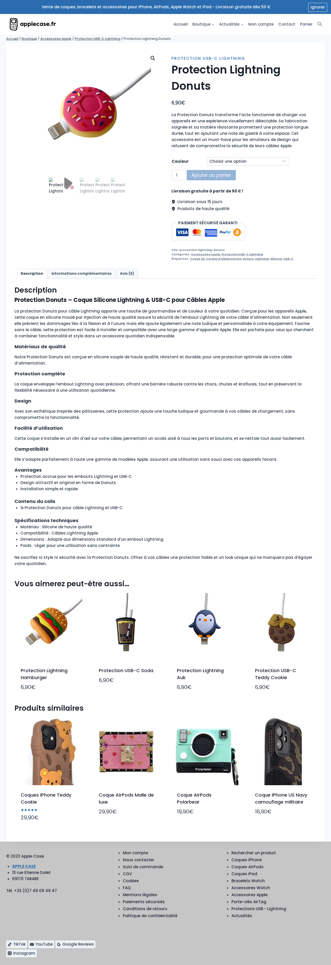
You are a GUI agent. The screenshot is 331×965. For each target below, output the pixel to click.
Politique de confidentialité (150, 915)
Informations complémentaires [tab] (81, 273)
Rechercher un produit (253, 853)
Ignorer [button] (318, 7)
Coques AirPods (247, 867)
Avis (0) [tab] (127, 273)
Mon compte (261, 24)
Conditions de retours (145, 908)
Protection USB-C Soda (126, 670)
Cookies (131, 881)
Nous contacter (138, 860)
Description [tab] (32, 273)
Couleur (180, 161)
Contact (286, 24)
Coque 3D (197, 259)
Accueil (181, 24)
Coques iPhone (246, 860)
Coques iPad (244, 874)
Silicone (276, 259)
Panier (306, 24)
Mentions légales (140, 894)
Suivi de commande (143, 867)
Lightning (262, 259)
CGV (127, 874)
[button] (320, 24)
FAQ (127, 887)
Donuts (248, 259)
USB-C (288, 259)
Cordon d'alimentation (223, 259)
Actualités (241, 915)
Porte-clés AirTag (248, 901)
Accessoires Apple (205, 254)
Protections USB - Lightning (258, 908)
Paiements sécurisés (144, 901)
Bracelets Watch (248, 881)
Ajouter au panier (211, 175)
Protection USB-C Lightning (208, 58)
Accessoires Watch (250, 887)
